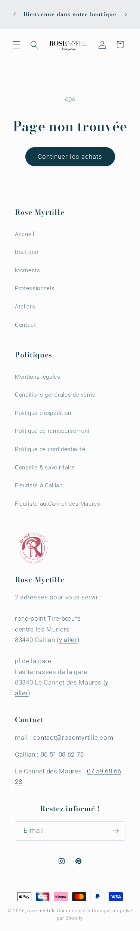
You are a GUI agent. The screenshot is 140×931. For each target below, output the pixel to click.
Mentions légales (37, 376)
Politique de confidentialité (50, 449)
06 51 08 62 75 (62, 754)
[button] (16, 44)
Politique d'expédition (43, 413)
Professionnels (35, 288)
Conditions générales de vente (55, 394)
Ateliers (25, 306)
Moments (27, 270)
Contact (25, 325)
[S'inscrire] (116, 831)
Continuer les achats (70, 156)
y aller (68, 639)
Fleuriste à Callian (39, 485)
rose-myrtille (41, 910)
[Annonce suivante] (126, 14)
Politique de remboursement (52, 431)
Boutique (26, 252)
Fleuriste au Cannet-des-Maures (57, 503)
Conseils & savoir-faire (45, 467)
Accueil (24, 234)
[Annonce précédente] (14, 14)
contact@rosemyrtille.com (73, 737)
